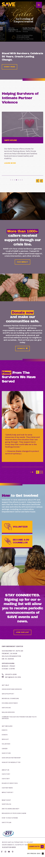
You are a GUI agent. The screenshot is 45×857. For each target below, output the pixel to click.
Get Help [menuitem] (5, 685)
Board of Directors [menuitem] (10, 783)
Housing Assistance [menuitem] (10, 703)
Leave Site (34, 846)
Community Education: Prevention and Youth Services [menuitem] (19, 717)
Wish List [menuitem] (5, 739)
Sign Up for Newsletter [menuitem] (11, 762)
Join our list (22, 632)
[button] (10, 179)
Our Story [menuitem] (6, 774)
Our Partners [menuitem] (7, 788)
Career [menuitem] (4, 748)
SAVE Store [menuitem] (6, 753)
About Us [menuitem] (5, 770)
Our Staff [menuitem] (6, 778)
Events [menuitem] (4, 730)
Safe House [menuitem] (6, 707)
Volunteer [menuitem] (6, 744)
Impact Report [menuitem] (7, 792)
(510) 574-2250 (11, 674)
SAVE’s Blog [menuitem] (6, 804)
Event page (9, 67)
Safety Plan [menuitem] (6, 822)
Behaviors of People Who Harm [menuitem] (14, 813)
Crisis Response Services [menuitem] (12, 689)
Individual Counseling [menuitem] (10, 698)
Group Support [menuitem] (8, 693)
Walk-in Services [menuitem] (8, 712)
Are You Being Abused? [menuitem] (10, 808)
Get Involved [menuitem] (7, 726)
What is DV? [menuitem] (6, 800)
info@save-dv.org (13, 677)
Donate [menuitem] (5, 734)
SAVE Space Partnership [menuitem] (11, 757)
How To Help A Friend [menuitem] (10, 818)
